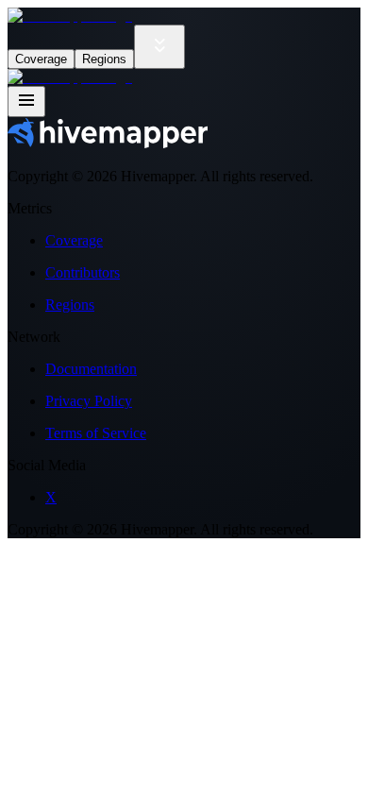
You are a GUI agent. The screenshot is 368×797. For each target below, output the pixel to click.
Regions (104, 59)
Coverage (41, 59)
